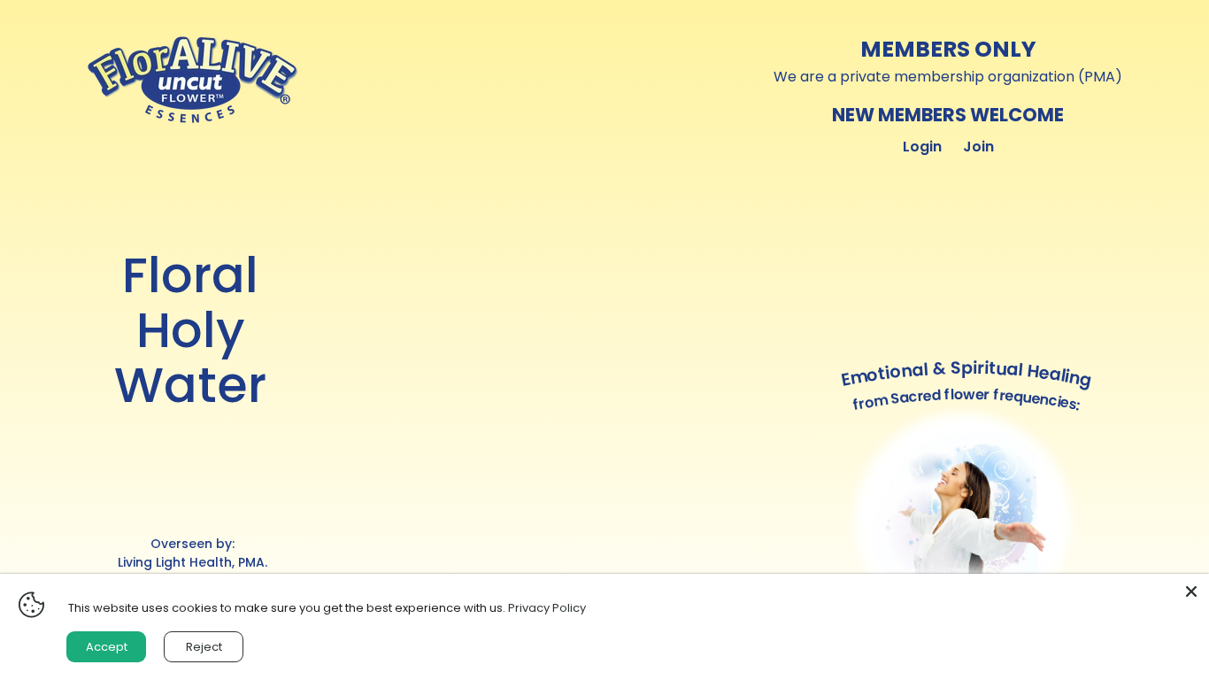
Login (922, 146)
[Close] (1191, 591)
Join (978, 146)
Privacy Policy (547, 607)
